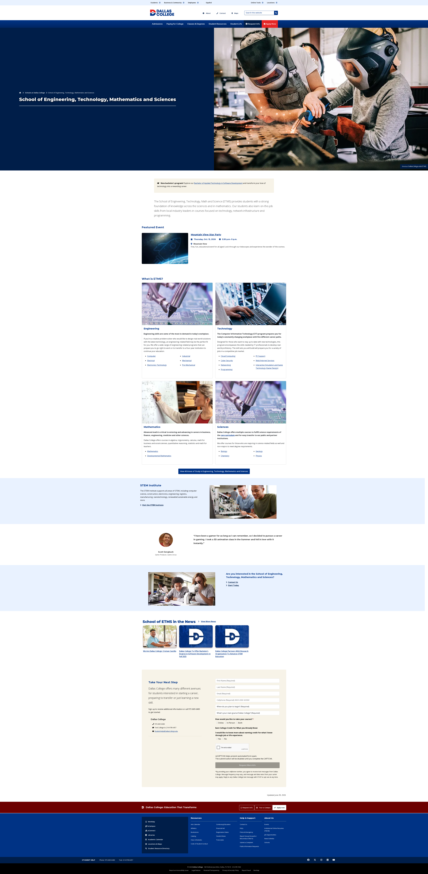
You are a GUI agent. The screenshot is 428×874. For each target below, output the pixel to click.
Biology (224, 451)
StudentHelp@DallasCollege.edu (166, 731)
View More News (208, 621)
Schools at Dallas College (35, 93)
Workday (151, 822)
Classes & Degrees (196, 24)
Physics (259, 456)
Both (240, 723)
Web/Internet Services (265, 360)
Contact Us (233, 582)
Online (221, 723)
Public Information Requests (249, 846)
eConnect (151, 831)
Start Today (233, 585)
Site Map (256, 870)
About (208, 13)
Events (266, 824)
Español (209, 3)
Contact (222, 13)
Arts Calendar (195, 824)
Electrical (151, 360)
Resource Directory (159, 848)
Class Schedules (196, 840)
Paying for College (175, 24)
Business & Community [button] (173, 3)
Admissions (157, 24)
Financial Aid (220, 828)
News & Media (269, 839)
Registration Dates (222, 832)
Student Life (236, 24)
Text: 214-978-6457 (126, 860)
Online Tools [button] (256, 3)
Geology (259, 451)
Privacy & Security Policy (230, 870)
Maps (236, 13)
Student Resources (217, 24)
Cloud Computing (228, 356)
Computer (151, 356)
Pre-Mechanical (188, 365)
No (225, 739)
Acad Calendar (155, 839)
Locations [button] (271, 3)
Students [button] (154, 3)
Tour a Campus (265, 808)
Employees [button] (192, 3)
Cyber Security (227, 360)
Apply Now (270, 24)
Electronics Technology (157, 365)
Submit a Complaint (246, 842)
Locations (155, 844)
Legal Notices (196, 870)
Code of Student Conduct (199, 844)
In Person (231, 723)
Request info (248, 808)
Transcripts (220, 840)
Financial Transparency (211, 870)
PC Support (260, 356)
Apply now (281, 808)
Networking (226, 365)
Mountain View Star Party (206, 234)
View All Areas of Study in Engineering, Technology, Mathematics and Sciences (214, 471)
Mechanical (186, 360)
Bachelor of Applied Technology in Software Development (218, 183)
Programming (227, 369)
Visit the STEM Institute (153, 505)
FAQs (241, 828)
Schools (267, 842)
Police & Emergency (246, 832)
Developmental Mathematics (159, 456)
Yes (219, 739)
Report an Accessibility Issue (178, 870)
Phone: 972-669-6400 (107, 860)
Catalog (193, 836)
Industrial (186, 356)
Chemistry (225, 456)
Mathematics (152, 451)
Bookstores (195, 832)
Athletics (194, 828)
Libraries (151, 835)
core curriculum (228, 435)
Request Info (253, 24)
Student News (221, 836)
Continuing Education (223, 824)
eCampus (151, 826)
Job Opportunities (270, 835)
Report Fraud (246, 870)
